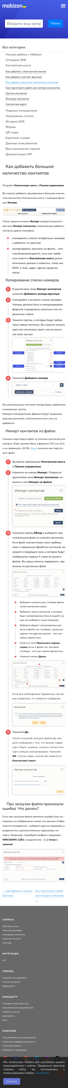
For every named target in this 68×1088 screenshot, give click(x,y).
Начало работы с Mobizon (24, 54)
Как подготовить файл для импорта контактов (33, 87)
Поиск (55, 23)
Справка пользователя (14, 978)
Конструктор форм (12, 930)
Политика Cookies (11, 1046)
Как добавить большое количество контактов (32, 82)
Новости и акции (11, 1012)
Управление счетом (20, 116)
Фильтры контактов (17, 98)
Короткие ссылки (18, 138)
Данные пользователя (21, 143)
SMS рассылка (10, 926)
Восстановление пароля (23, 149)
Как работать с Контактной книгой (26, 71)
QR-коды (12, 132)
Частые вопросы (11, 982)
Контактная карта (16, 104)
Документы (8, 1016)
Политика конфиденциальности (19, 1041)
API (4, 960)
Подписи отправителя (21, 111)
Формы (11, 127)
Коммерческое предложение (17, 1007)
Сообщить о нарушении (14, 1050)
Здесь (33, 448)
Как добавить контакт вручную (24, 77)
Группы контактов (16, 93)
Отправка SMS (16, 60)
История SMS (15, 121)
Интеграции (10, 953)
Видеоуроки (8, 986)
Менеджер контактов (13, 934)
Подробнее (42, 1073)
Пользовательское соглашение (18, 1037)
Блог (4, 1020)
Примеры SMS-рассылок (15, 1003)
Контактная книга (18, 65)
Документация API (19, 154)
